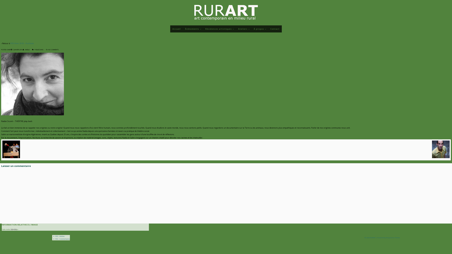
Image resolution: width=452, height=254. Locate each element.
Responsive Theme (393, 238)
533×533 (13, 229)
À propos (259, 29)
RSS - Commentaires (62, 239)
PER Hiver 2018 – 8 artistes (22, 43)
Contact (275, 29)
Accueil (176, 29)
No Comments (53, 50)
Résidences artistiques (218, 29)
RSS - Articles (60, 236)
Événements (192, 29)
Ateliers (242, 29)
